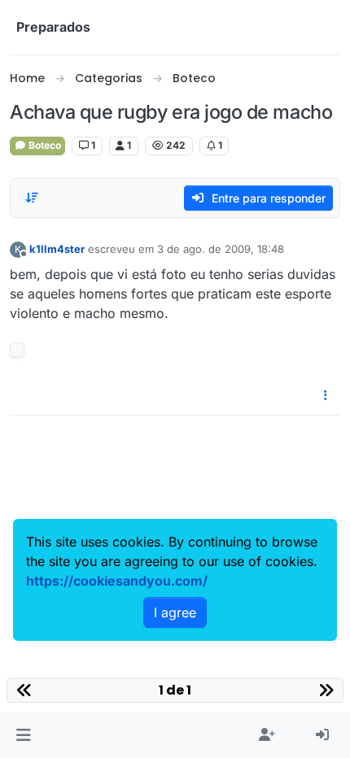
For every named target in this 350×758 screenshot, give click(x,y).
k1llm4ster (57, 248)
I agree (175, 612)
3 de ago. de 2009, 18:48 (220, 248)
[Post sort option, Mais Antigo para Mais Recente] (31, 197)
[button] (23, 735)
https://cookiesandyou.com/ (117, 581)
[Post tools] (326, 395)
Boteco (43, 145)
